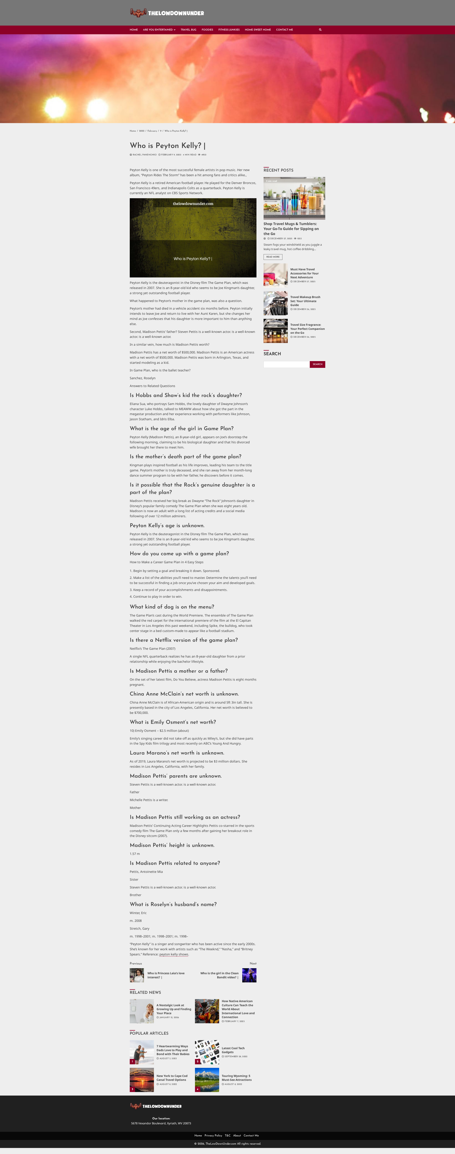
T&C (228, 1135)
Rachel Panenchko (144, 155)
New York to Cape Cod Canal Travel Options (142, 1080)
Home (134, 30)
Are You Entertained (158, 30)
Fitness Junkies (229, 30)
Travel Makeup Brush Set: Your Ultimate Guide (276, 303)
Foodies (207, 30)
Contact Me (284, 30)
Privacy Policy (213, 1135)
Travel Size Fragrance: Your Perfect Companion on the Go (276, 331)
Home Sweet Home (258, 30)
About (237, 1135)
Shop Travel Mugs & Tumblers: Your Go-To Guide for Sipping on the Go (294, 198)
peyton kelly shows (173, 954)
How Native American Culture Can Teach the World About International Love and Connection (207, 1011)
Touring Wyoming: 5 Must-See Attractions (207, 1080)
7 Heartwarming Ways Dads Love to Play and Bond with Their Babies (142, 1052)
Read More (273, 257)
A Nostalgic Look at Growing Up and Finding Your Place (142, 1011)
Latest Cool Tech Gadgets (207, 1052)
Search (272, 354)
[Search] (320, 30)
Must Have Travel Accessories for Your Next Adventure (276, 275)
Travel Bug (188, 30)
